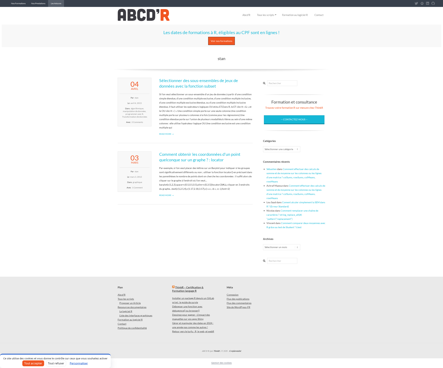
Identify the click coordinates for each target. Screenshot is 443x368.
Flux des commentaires (239, 303)
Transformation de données (134, 116)
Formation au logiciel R (295, 14)
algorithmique (137, 108)
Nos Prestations (38, 3)
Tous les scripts (265, 14)
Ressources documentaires (132, 307)
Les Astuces (56, 3)
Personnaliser (79, 363)
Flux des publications (238, 298)
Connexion (232, 294)
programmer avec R (134, 114)
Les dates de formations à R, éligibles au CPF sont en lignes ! (221, 32)
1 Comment (137, 187)
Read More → (166, 134)
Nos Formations (18, 3)
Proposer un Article (130, 303)
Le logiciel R (125, 311)
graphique (137, 182)
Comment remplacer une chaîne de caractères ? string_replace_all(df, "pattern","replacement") (292, 214)
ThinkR (217, 350)
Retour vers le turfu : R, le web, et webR (193, 331)
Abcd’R (246, 14)
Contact (319, 14)
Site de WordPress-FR (238, 307)
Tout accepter (33, 363)
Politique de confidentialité (132, 327)
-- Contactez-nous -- (294, 119)
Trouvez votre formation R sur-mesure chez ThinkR (294, 107)
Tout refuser (56, 363)
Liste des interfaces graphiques (135, 315)
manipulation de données (134, 111)
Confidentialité (235, 350)
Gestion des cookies (221, 362)
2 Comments (137, 122)
